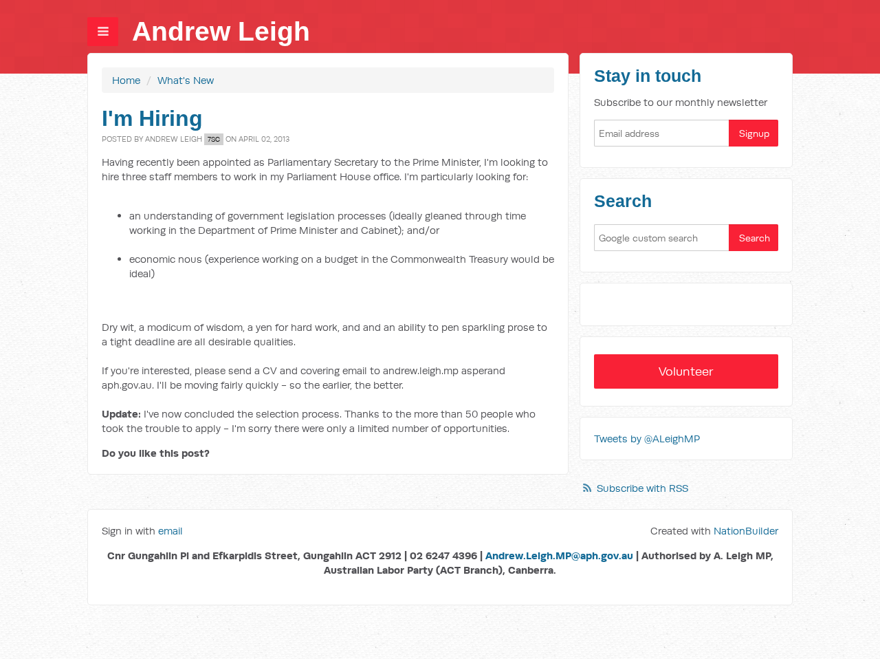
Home (126, 80)
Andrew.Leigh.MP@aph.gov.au (559, 555)
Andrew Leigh (221, 31)
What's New (185, 80)
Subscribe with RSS (642, 488)
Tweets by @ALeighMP (647, 438)
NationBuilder (746, 530)
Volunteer (686, 371)
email (170, 530)
